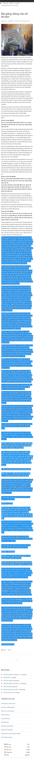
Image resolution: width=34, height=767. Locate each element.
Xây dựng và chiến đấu (7, 726)
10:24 (9, 503)
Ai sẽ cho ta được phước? (8, 707)
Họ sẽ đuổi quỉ (5, 722)
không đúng (4, 590)
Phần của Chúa (5, 715)
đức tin (5, 650)
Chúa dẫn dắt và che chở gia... (12, 683)
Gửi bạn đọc (7, 677)
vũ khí (9, 650)
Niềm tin (11, 3)
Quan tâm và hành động (7, 711)
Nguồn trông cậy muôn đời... (11, 689)
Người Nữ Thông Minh (7, 730)
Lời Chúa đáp (7, 686)
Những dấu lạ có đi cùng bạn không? (11, 733)
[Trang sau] (17, 661)
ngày (7, 433)
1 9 (12, 473)
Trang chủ (5, 3)
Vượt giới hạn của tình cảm (8, 703)
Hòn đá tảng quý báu (6, 737)
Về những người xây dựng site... (12, 674)
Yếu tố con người (8, 680)
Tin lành (17, 3)
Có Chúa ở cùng (5, 718)
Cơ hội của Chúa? (8, 692)
